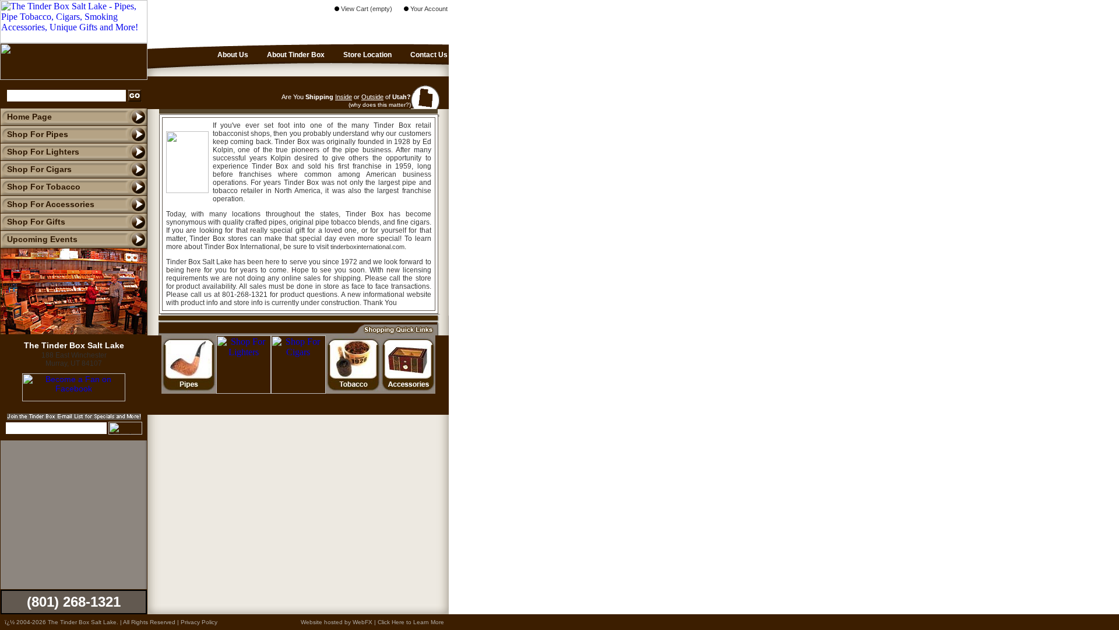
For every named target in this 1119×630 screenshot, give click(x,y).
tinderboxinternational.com (367, 246)
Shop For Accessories (50, 204)
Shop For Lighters (43, 151)
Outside (372, 96)
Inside (343, 96)
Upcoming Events (42, 239)
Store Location (367, 55)
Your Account (428, 8)
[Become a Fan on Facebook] (73, 398)
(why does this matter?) (380, 105)
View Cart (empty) (365, 8)
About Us (232, 55)
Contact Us (428, 55)
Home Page (29, 116)
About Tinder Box (295, 55)
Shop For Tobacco (43, 186)
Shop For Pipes (37, 134)
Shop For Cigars (39, 169)
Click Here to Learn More (411, 622)
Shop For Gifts (36, 221)
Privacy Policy (199, 622)
